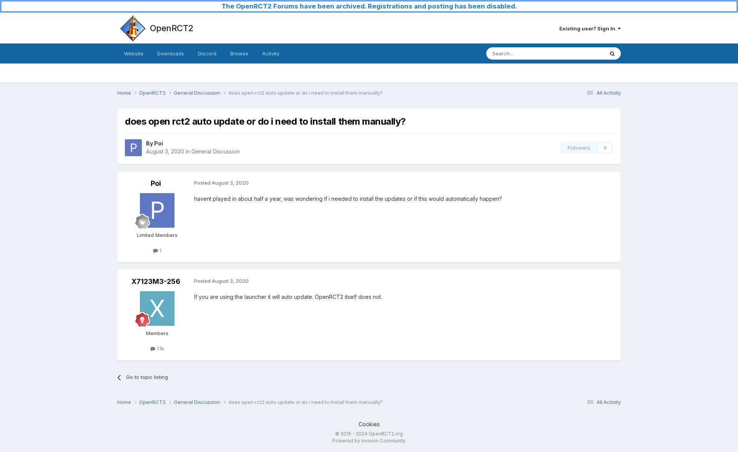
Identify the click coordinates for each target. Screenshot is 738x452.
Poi (158, 143)
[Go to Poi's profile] (133, 147)
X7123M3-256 (155, 281)
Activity (270, 53)
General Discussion (215, 151)
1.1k (159, 348)
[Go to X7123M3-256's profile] (157, 308)
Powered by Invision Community (369, 441)
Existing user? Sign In (588, 28)
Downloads (170, 53)
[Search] (612, 53)
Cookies (369, 424)
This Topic (581, 53)
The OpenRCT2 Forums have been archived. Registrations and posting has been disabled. (369, 6)
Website (133, 53)
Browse (239, 53)
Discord (207, 53)
